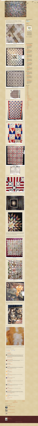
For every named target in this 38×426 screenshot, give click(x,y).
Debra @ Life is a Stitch (9, 359)
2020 (27, 91)
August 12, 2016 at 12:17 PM (9, 364)
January (28, 105)
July (27, 101)
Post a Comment (8, 398)
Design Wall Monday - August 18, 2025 (11, 412)
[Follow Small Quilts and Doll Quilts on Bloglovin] (28, 21)
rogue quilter (28, 71)
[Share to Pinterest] (14, 350)
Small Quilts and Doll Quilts (13, 3)
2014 (27, 107)
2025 (27, 87)
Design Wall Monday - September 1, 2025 (11, 406)
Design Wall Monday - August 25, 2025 (11, 409)
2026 (27, 86)
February (28, 104)
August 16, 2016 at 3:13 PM (9, 397)
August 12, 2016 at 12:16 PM (9, 361)
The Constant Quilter (29, 75)
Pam (7, 370)
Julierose (8, 366)
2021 (27, 90)
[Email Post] (11, 350)
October (28, 96)
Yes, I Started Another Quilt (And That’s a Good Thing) (29, 80)
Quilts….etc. (28, 58)
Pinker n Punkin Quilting (29, 44)
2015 (27, 106)
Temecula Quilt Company (29, 62)
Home (7, 17)
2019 (27, 92)
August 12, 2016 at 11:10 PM (9, 378)
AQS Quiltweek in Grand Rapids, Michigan (29, 98)
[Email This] (12, 350)
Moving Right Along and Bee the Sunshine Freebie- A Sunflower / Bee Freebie (29, 45)
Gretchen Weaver (8, 390)
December (28, 95)
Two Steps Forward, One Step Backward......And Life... (29, 100)
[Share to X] (13, 350)
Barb (7, 387)
